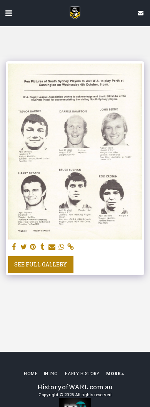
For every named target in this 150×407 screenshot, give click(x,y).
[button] (8, 12)
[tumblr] (42, 246)
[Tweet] (23, 246)
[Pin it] (33, 246)
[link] (70, 246)
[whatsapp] (61, 246)
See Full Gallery (40, 264)
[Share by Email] (51, 246)
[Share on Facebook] (14, 246)
